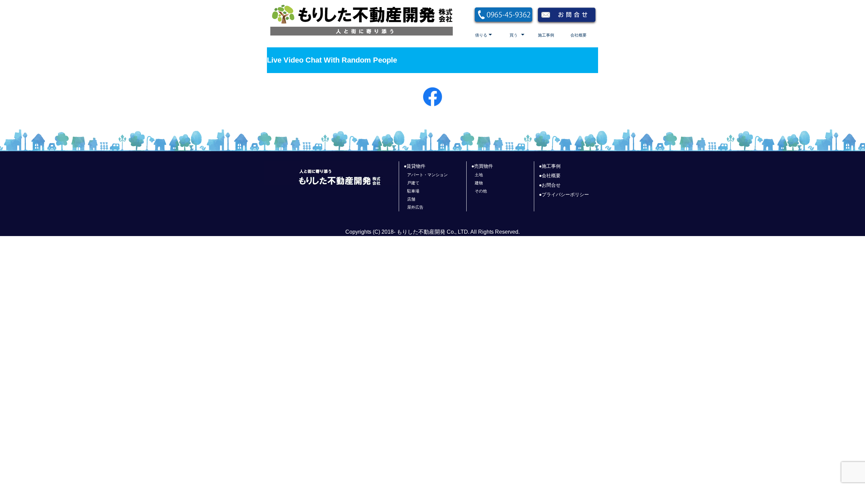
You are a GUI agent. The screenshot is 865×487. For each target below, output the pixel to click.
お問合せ (551, 185)
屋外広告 (415, 207)
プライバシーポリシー (565, 194)
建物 (479, 183)
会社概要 (578, 35)
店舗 (411, 199)
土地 (479, 174)
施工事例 (546, 35)
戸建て (413, 183)
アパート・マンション (427, 174)
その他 (481, 191)
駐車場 (413, 191)
